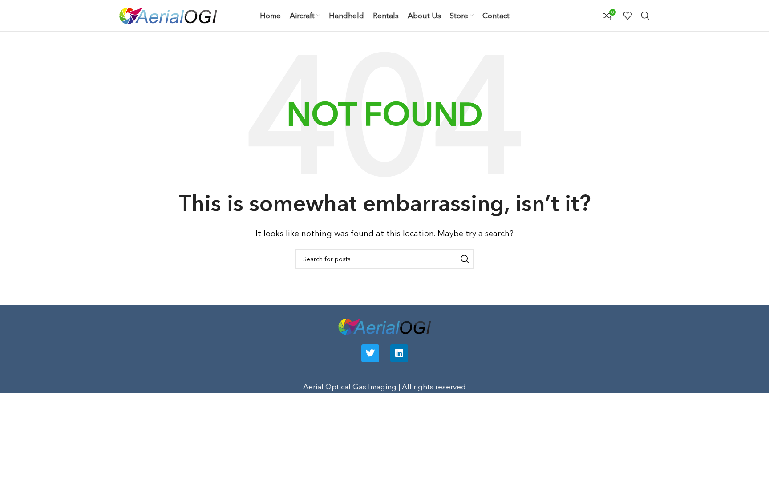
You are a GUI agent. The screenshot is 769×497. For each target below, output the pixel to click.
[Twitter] (370, 353)
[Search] (645, 15)
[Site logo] (168, 14)
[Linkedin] (399, 353)
